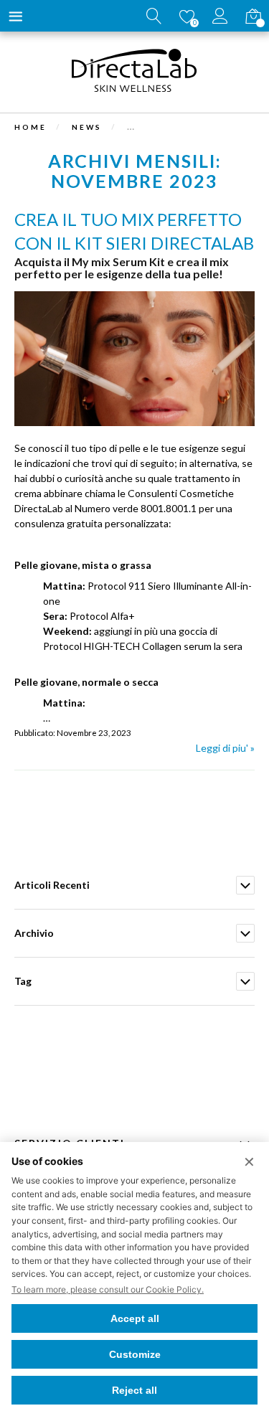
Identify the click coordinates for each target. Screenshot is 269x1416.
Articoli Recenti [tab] (52, 885)
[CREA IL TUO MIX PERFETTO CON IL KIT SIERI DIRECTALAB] (134, 422)
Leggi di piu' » (225, 748)
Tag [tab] (23, 981)
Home (30, 127)
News (87, 127)
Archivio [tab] (34, 933)
